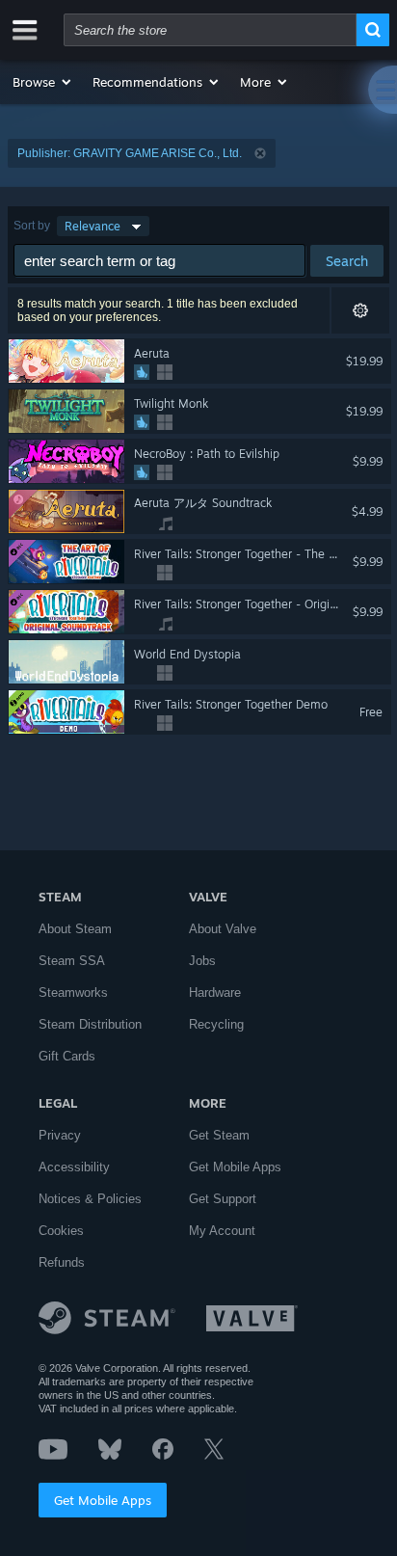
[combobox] (210, 29)
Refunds (62, 1262)
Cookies (61, 1230)
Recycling (216, 1024)
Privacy (60, 1135)
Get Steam (219, 1135)
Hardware (215, 992)
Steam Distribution (90, 1024)
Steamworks (73, 992)
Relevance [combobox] (92, 226)
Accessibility (74, 1167)
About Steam (75, 929)
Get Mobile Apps (102, 1500)
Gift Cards (67, 1056)
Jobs (202, 960)
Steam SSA (72, 960)
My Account (222, 1230)
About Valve (222, 929)
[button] (43, 82)
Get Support (222, 1199)
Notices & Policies (90, 1199)
